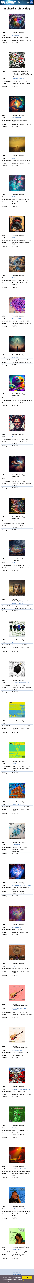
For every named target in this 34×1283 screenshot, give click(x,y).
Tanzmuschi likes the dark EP (21, 1089)
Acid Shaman (16, 437)
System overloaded (18, 78)
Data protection (27, 1281)
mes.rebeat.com (17, 1274)
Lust (13, 521)
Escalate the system (18, 804)
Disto (13, 158)
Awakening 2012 (17, 1249)
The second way (17, 1050)
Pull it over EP (16, 318)
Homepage (16, 1272)
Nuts (13, 723)
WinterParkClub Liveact (19, 1168)
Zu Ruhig (15, 357)
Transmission (16, 479)
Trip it (14, 398)
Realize (14, 278)
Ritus (13, 966)
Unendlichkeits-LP (17, 927)
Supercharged (16, 117)
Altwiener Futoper (18, 603)
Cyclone (14, 563)
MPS (17, 2)
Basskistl (15, 237)
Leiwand (14, 763)
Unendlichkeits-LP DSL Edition (21, 885)
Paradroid (15, 1128)
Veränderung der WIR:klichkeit (21, 1209)
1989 (13, 642)
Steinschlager (16, 844)
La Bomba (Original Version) (20, 682)
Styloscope (15, 35)
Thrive (14, 197)
